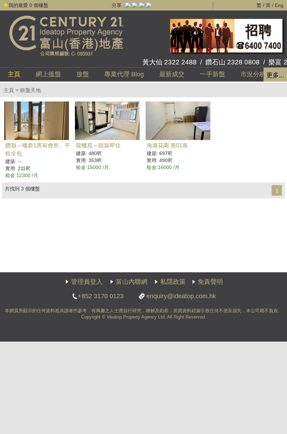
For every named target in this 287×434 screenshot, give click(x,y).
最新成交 (171, 74)
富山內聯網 (131, 281)
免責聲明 (210, 281)
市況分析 (253, 74)
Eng (279, 5)
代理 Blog (124, 74)
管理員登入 (87, 281)
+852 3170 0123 (101, 296)
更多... (275, 75)
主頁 (14, 74)
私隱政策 (173, 281)
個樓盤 (28, 5)
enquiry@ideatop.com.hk (181, 296)
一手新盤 (212, 74)
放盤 (82, 74)
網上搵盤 (48, 74)
